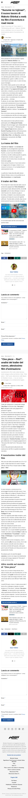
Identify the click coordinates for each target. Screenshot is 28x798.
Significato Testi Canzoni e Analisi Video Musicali (14, 761)
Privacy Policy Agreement (8, 336)
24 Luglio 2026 (14, 248)
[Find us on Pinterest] (5, 729)
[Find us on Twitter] (12, 729)
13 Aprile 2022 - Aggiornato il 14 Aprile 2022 (13, 39)
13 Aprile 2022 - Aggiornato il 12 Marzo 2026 (13, 385)
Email (3, 329)
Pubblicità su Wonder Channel (14, 784)
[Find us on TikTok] (23, 729)
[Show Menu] (2, 2)
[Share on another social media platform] (24, 258)
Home (2, 7)
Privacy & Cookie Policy (14, 788)
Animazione (7, 253)
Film (14, 7)
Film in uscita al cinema (14, 769)
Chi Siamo (14, 780)
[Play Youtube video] (14, 211)
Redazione (14, 786)
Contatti (14, 782)
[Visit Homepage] (15, 2)
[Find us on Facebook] (16, 729)
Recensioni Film (14, 771)
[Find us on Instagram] (8, 729)
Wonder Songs (14, 758)
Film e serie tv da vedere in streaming (14, 767)
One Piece (14, 629)
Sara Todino (8, 37)
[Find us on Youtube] (19, 729)
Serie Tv (14, 765)
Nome (3, 322)
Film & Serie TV (8, 7)
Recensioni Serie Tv (14, 773)
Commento (4, 302)
